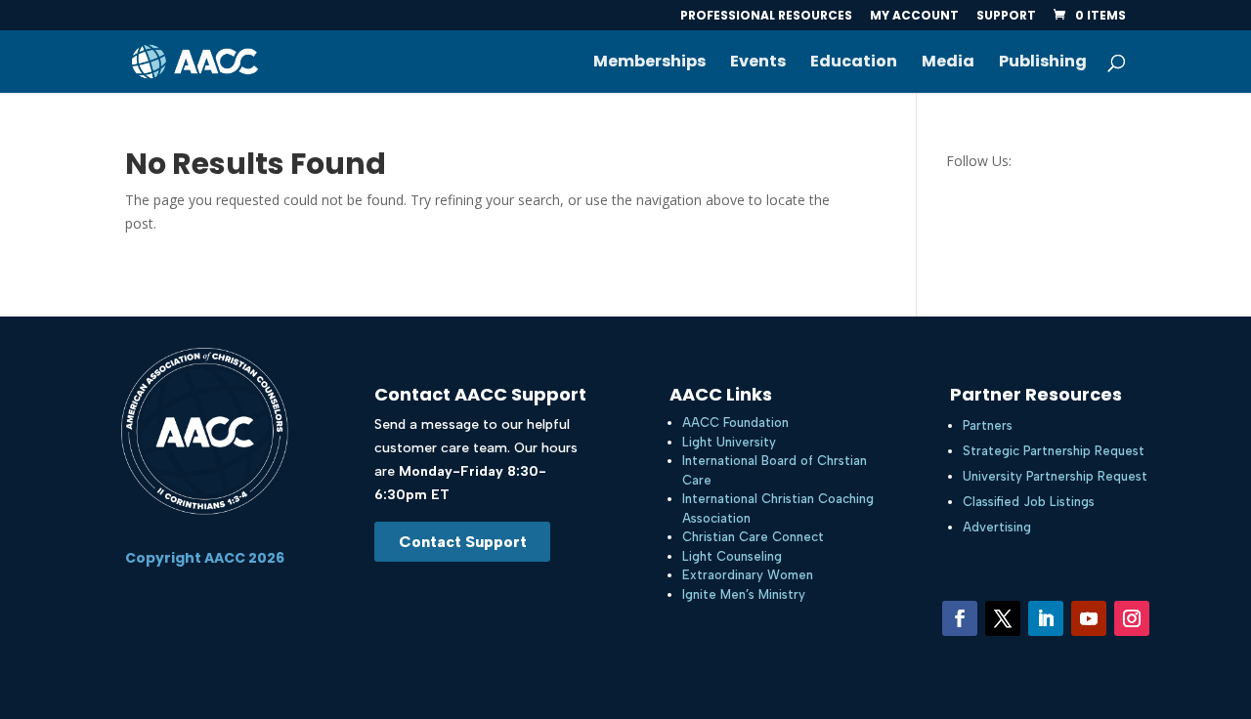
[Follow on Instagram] (1131, 618)
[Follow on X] (1002, 618)
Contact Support (463, 541)
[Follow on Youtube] (1088, 618)
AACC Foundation (735, 422)
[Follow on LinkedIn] (1045, 618)
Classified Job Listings (1029, 501)
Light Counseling (732, 556)
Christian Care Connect (753, 536)
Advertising (997, 527)
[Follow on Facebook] (959, 618)
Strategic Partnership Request (1053, 451)
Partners (988, 425)
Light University (729, 442)
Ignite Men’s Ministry (743, 594)
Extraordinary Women (747, 575)
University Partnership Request (1055, 476)
